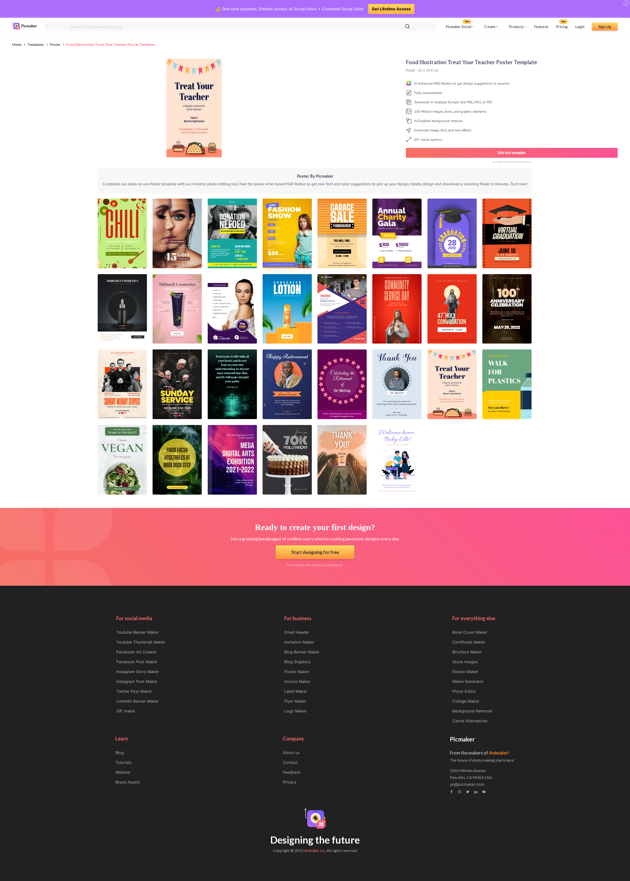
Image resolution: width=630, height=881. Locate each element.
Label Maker (295, 691)
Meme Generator (468, 681)
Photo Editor (464, 691)
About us (291, 752)
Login (579, 26)
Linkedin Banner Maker (137, 701)
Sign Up (604, 26)
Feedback (292, 772)
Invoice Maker (297, 681)
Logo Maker (295, 710)
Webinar (122, 772)
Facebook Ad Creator (136, 651)
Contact (290, 762)
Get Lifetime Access (391, 8)
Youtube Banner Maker (137, 632)
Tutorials (123, 762)
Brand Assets (127, 782)
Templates (35, 44)
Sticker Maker (465, 671)
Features (541, 26)
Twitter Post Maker (134, 691)
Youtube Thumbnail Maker (140, 642)
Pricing (562, 26)
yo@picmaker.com (467, 784)
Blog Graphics (297, 661)
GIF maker (125, 710)
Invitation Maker (299, 642)
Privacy (290, 782)
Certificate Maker (468, 642)
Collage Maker (465, 701)
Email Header (296, 632)
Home (16, 44)
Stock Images (465, 661)
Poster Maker (296, 671)
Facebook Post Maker (136, 661)
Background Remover (472, 710)
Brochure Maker (467, 651)
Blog (119, 752)
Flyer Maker (295, 701)
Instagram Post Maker (136, 681)
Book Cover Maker (469, 632)
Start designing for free (315, 552)
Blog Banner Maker (301, 651)
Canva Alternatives (470, 720)
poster (55, 44)
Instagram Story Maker (137, 671)
